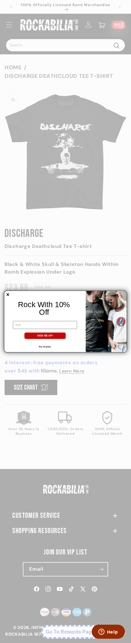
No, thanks (45, 346)
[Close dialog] (8, 294)
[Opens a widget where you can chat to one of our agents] (108, 632)
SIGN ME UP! (45, 335)
